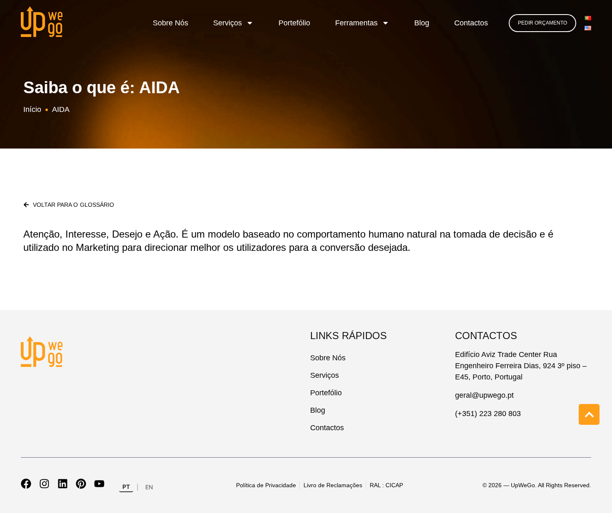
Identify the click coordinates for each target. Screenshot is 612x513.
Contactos (471, 23)
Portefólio (294, 23)
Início (32, 109)
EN (149, 487)
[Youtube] (99, 483)
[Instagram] (44, 483)
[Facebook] (26, 483)
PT (126, 486)
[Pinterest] (81, 483)
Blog (421, 23)
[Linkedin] (62, 483)
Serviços (227, 23)
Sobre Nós (170, 23)
